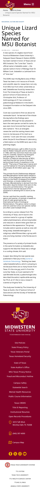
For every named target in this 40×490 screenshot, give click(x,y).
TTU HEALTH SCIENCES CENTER (20, 479)
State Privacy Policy (20, 347)
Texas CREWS (20, 403)
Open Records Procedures (20, 416)
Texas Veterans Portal (20, 352)
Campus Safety (20, 383)
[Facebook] (10, 453)
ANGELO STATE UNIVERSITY (20, 486)
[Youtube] (24, 453)
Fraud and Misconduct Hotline (20, 376)
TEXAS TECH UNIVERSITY (20, 475)
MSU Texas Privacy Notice (20, 372)
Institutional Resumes (20, 412)
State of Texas (20, 363)
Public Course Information (20, 396)
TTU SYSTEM (20, 471)
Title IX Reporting (20, 407)
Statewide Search (20, 387)
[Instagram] (20, 453)
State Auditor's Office (20, 367)
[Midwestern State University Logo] (20, 319)
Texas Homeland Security (20, 356)
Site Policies (20, 343)
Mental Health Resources (20, 392)
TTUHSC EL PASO (20, 482)
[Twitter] (15, 453)
